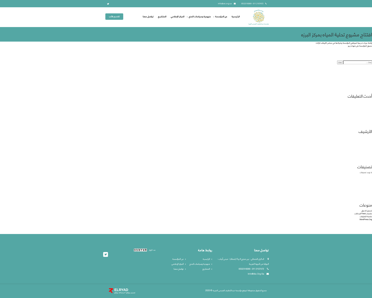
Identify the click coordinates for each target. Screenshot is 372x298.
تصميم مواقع (130, 293)
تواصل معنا (148, 17)
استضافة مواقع (119, 293)
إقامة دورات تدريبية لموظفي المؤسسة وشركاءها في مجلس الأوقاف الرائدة (344, 43)
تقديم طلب (114, 16)
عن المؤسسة (221, 17)
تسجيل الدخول (366, 210)
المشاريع (162, 17)
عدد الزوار (151, 250)
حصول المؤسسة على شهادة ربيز (360, 46)
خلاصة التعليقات (366, 216)
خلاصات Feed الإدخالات (363, 213)
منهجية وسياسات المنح (200, 17)
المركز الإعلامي (177, 17)
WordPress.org (366, 219)
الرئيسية (236, 17)
